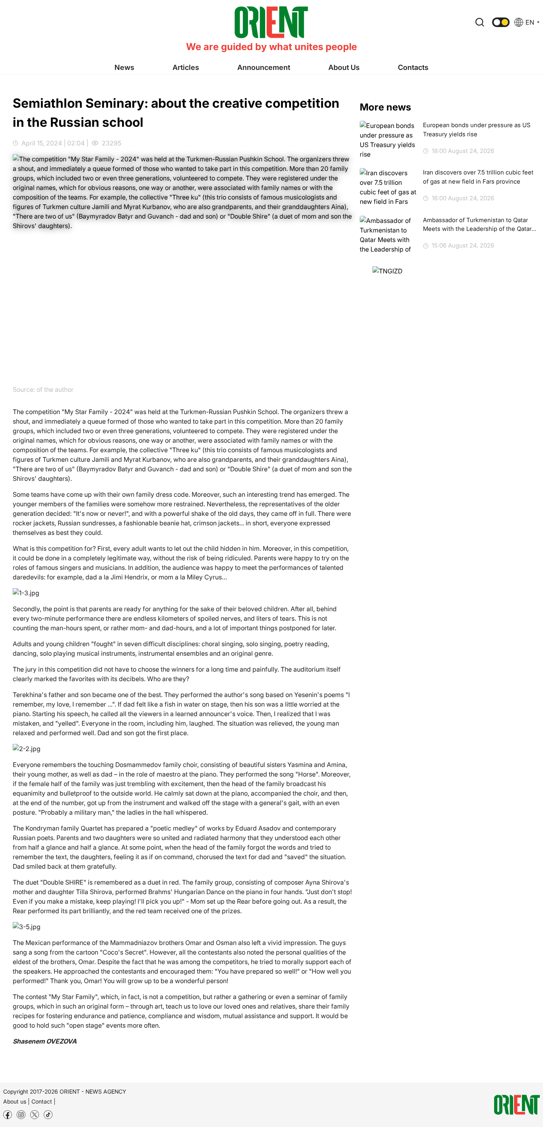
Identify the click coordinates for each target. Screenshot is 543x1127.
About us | (16, 1101)
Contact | (43, 1101)
